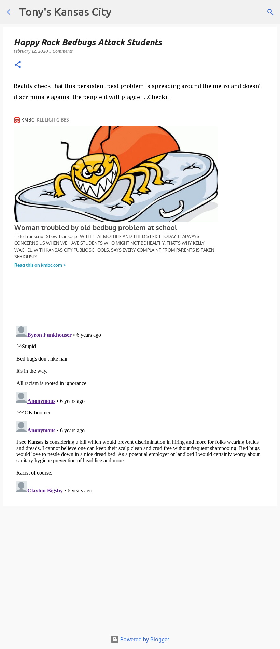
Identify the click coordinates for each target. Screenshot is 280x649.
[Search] (270, 12)
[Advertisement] (140, 572)
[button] (18, 65)
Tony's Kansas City (65, 11)
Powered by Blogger (144, 639)
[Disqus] (140, 408)
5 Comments (61, 51)
